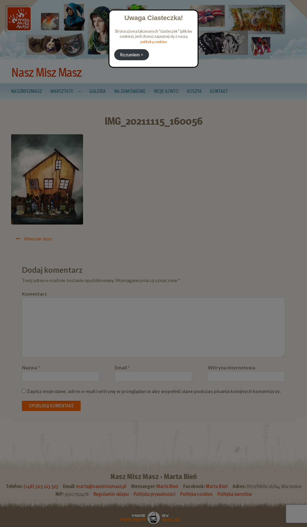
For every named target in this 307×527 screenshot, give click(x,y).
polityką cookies (153, 41)
